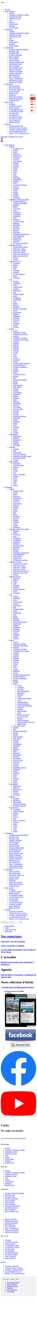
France (15, 372)
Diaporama (8, 931)
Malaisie (16, 305)
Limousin (20, 707)
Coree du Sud (17, 287)
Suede (15, 429)
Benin (15, 152)
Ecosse (15, 361)
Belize (15, 207)
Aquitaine (20, 687)
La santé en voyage (15, 106)
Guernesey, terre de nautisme (13, 941)
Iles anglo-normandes (20, 380)
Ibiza (14, 378)
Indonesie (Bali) (18, 294)
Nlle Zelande (17, 452)
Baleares (16, 345)
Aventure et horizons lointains (18, 49)
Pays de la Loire (22, 716)
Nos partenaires (12, 1290)
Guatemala (16, 216)
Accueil (7, 9)
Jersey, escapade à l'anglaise (12, 946)
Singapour (16, 318)
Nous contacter (12, 1284)
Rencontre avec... (14, 75)
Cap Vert (16, 159)
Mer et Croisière (14, 86)
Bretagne (20, 695)
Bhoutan (16, 281)
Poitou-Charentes (22, 720)
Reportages (8, 29)
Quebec (15, 259)
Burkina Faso (17, 156)
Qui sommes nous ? (13, 1282)
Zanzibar (16, 196)
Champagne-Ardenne (24, 698)
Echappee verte (14, 53)
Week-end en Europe (16, 80)
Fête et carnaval (14, 57)
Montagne (12, 95)
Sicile (15, 425)
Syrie (15, 483)
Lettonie (15, 389)
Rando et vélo (13, 93)
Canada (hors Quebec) (20, 247)
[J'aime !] (2, 139)
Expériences (9, 84)
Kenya (15, 170)
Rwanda (16, 518)
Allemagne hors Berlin (20, 334)
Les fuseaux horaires (15, 117)
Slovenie (16, 427)
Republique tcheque (19, 416)
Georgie (15, 289)
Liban (15, 478)
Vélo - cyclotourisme (16, 78)
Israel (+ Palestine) (19, 474)
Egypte (15, 471)
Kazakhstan (17, 298)
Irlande (15, 381)
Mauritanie (16, 178)
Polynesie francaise (19, 458)
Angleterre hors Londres (21, 340)
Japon (15, 296)
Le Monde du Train (15, 64)
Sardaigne (16, 422)
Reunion (16, 443)
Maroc (15, 176)
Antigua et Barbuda (19, 201)
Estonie (15, 369)
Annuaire (12, 104)
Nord (19, 713)
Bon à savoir (9, 102)
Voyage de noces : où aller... (18, 128)
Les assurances (14, 115)
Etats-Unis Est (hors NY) (21, 254)
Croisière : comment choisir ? (18, 129)
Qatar (15, 482)
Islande (15, 383)
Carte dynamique (10, 929)
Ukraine (15, 432)
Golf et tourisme (14, 60)
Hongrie (15, 376)
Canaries (16, 351)
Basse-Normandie (23, 691)
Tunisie (15, 192)
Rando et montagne (15, 73)
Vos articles (10, 1291)
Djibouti (15, 163)
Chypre (15, 352)
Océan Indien (13, 24)
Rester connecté (14, 108)
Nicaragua (16, 229)
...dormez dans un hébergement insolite (17, 987)
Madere (15, 396)
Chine (15, 285)
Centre (19, 696)
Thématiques (9, 47)
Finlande (16, 371)
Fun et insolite (13, 58)
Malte (15, 400)
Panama (15, 230)
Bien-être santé (14, 51)
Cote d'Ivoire (17, 161)
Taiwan (15, 321)
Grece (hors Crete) (19, 374)
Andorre (16, 336)
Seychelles (16, 445)
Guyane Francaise (19, 274)
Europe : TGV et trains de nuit (19, 133)
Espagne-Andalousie (20, 367)
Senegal (15, 187)
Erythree (16, 165)
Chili (14, 269)
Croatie (15, 358)
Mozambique (17, 179)
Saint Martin (17, 238)
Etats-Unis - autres (19, 249)
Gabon (15, 168)
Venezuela (16, 278)
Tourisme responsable (16, 126)
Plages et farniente (15, 69)
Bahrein (15, 467)
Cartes (7, 928)
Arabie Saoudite (18, 465)
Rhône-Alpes (21, 724)
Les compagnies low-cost (17, 131)
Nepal (15, 310)
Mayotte (15, 442)
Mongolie (16, 307)
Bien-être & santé (14, 88)
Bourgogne (21, 693)
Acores (15, 330)
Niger (15, 183)
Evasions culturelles (15, 55)
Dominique (16, 212)
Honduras (16, 219)
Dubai (15, 469)
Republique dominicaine (21, 234)
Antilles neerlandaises (20, 203)
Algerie (15, 150)
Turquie (15, 325)
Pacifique (12, 26)
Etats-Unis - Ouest (19, 252)
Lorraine (20, 709)
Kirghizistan (17, 300)
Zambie (15, 194)
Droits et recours (14, 122)
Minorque (16, 401)
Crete (15, 356)
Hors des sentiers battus (16, 62)
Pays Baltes (17, 407)
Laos (14, 301)
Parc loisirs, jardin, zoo (16, 89)
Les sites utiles (13, 113)
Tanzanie (16, 188)
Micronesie (16, 800)
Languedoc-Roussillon (24, 706)
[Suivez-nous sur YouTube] (2, 141)
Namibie (16, 181)
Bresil (15, 267)
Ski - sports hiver (14, 77)
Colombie (16, 270)
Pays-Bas (16, 411)
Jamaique (16, 223)
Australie (16, 449)
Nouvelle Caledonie (19, 454)
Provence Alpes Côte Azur (26, 722)
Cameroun (16, 158)
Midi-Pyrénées (22, 711)
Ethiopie (16, 167)
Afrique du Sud (18, 148)
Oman (15, 480)
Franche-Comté (22, 702)
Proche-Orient (13, 27)
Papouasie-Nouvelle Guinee (22, 456)
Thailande (16, 323)
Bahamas (16, 205)
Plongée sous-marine (16, 71)
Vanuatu (15, 460)
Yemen (15, 485)
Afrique (11, 13)
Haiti (14, 218)
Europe (11, 22)
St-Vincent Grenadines (20, 243)
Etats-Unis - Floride (19, 250)
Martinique (16, 225)
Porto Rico (16, 232)
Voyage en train (14, 91)
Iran (14, 472)
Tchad (15, 190)
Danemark (16, 360)
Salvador (16, 241)
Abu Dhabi (16, 463)
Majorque (16, 398)
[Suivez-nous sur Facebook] (18, 1085)
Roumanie (16, 418)
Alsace (19, 686)
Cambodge (16, 283)
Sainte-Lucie (17, 239)
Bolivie (15, 265)
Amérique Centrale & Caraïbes (19, 15)
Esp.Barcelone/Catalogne (21, 363)
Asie (10, 20)
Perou (15, 276)
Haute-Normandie (23, 704)
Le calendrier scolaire (16, 109)
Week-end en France (15, 82)
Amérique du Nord (15, 16)
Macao (15, 303)
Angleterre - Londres (20, 338)
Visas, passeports (14, 120)
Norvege (16, 405)
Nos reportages (11, 936)
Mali (14, 174)
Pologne (15, 412)
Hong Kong (17, 290)
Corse (15, 354)
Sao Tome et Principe (20, 185)
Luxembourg (17, 392)
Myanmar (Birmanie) (20, 309)
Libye (15, 172)
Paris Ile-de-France (23, 715)
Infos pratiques (9, 11)
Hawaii (15, 258)
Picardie (20, 718)
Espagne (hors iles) (19, 365)
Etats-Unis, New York (20, 256)
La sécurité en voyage (16, 111)
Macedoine (16, 394)
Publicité (10, 1288)
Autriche (16, 343)
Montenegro (17, 403)
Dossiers (7, 124)
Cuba (15, 210)
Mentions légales (12, 1286)
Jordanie (16, 476)
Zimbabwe (16, 198)
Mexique (16, 227)
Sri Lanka (16, 320)
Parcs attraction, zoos (16, 67)
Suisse (15, 431)
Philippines (16, 316)
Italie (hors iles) (18, 385)
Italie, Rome (17, 387)
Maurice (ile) (17, 440)
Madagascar (17, 436)
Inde (14, 292)
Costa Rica (16, 208)
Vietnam (16, 327)
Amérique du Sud (15, 18)
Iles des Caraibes (18, 221)
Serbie (15, 423)
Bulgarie (16, 349)
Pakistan (16, 314)
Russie (15, 420)
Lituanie (15, 391)
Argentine (16, 263)
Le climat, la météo (15, 118)
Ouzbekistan (17, 312)
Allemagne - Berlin (19, 332)
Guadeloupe (17, 214)
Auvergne (20, 689)
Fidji (14, 451)
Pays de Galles (18, 409)
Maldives (16, 438)
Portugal (16, 414)
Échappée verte (14, 100)
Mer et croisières (14, 66)
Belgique (16, 347)
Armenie (16, 341)
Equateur (16, 272)
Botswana (16, 154)
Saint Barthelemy (18, 236)
